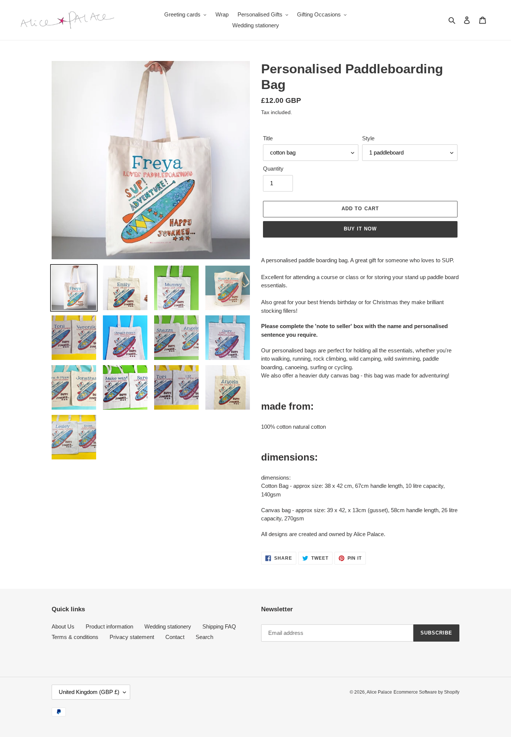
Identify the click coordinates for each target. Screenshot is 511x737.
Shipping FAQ (219, 626)
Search (204, 637)
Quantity (273, 168)
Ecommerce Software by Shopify (426, 692)
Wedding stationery (167, 626)
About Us (63, 626)
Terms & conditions (75, 637)
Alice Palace (379, 692)
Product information (109, 626)
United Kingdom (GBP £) (89, 692)
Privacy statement (132, 637)
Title (268, 138)
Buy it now (360, 229)
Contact (174, 637)
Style (368, 138)
